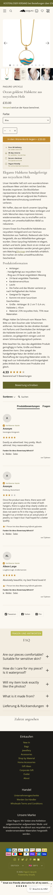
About (26, 778)
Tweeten (12, 614)
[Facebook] (18, 859)
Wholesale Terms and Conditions (27, 803)
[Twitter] (22, 859)
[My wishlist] (42, 11)
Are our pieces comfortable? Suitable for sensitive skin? (23, 656)
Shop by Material (26, 758)
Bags (26, 746)
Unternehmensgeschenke (26, 795)
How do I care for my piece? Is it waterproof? (23, 670)
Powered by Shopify (26, 874)
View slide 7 (32, 65)
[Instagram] (14, 859)
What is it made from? (18, 696)
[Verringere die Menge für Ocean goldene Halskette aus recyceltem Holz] (5, 131)
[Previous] (5, 43)
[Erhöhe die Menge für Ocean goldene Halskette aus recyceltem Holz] (15, 131)
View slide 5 (24, 65)
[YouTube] (34, 859)
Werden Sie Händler (26, 799)
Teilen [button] (15, 454)
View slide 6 (28, 65)
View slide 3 (17, 65)
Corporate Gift (26, 770)
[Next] (47, 43)
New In (26, 742)
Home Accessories (26, 762)
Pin (40, 614)
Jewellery (26, 750)
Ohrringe (20, 251)
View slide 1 (10, 65)
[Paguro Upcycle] (27, 11)
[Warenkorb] (48, 11)
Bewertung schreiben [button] (26, 385)
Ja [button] (3, 454)
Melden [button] (9, 454)
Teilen (27, 614)
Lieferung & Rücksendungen (23, 706)
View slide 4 (21, 65)
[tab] (28, 407)
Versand (7, 107)
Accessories (26, 754)
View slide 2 (13, 65)
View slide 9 (39, 65)
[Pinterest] (30, 859)
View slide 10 (43, 65)
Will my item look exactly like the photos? (21, 684)
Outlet (26, 774)
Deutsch (15, 865)
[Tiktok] (26, 859)
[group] (26, 372)
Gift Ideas (26, 766)
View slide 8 (35, 65)
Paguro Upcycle (29, 872)
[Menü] (5, 11)
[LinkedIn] (38, 859)
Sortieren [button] (8, 397)
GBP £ (38, 866)
